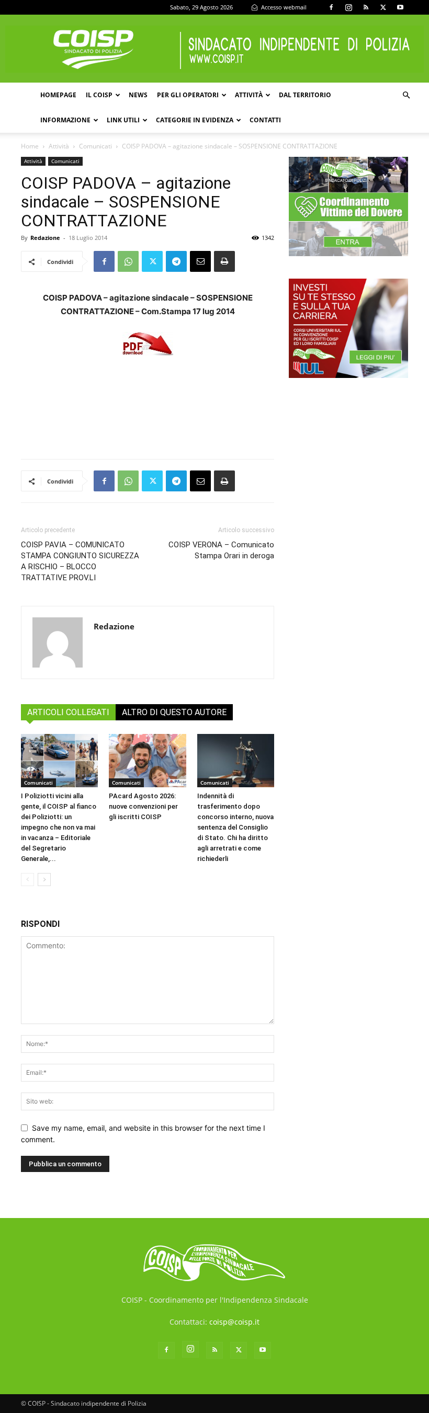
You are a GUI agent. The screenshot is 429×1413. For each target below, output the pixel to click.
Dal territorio (305, 94)
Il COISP (99, 94)
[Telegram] (176, 261)
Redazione (45, 238)
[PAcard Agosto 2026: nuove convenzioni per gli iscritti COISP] (147, 760)
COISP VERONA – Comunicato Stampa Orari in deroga (221, 550)
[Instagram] (348, 7)
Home (30, 146)
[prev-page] (27, 879)
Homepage (58, 94)
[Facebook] (331, 7)
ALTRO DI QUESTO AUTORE (174, 712)
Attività (249, 94)
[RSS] (366, 7)
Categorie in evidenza (194, 120)
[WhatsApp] (128, 261)
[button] (406, 95)
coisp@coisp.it (234, 1322)
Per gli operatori (188, 94)
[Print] (224, 261)
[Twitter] (383, 7)
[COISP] (214, 49)
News (138, 94)
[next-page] (44, 879)
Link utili (123, 120)
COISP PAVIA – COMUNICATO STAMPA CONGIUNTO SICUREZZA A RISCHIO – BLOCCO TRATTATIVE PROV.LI (80, 561)
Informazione (65, 120)
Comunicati (95, 146)
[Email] (200, 261)
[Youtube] (400, 7)
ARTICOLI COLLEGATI (68, 712)
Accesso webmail (283, 7)
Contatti (265, 120)
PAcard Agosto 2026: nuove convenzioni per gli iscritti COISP (143, 806)
